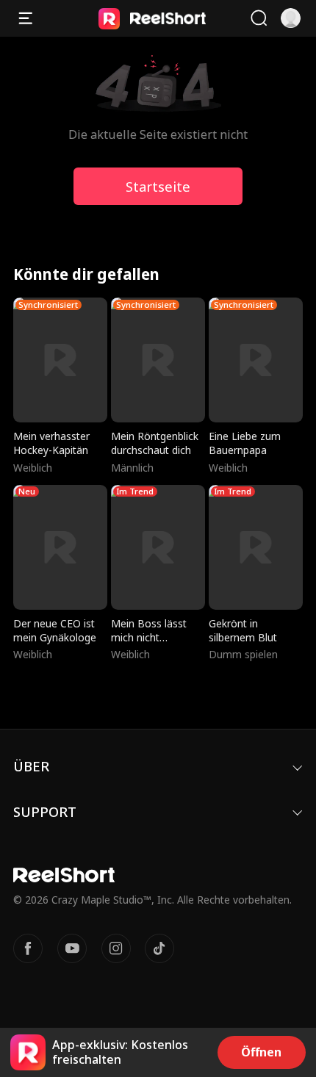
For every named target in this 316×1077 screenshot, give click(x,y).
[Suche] (258, 18)
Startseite (158, 186)
